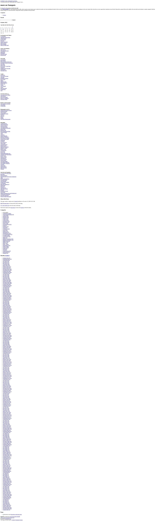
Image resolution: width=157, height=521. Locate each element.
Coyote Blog (2, 106)
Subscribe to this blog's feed (16, 514)
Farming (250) (6, 226)
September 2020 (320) (7, 285)
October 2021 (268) (7, 271)
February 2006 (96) (6, 478)
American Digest (3, 125)
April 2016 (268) (6, 344)
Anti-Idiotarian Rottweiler (5, 128)
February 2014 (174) (7, 372)
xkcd (1, 90)
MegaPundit (2, 185)
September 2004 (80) (7, 497)
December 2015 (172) (7, 348)
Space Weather (3, 44)
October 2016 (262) (7, 337)
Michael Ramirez (3, 82)
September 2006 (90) (7, 471)
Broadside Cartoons (4, 78)
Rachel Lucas (3, 155)
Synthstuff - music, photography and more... (9, 1)
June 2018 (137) (6, 315)
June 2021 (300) (6, 275)
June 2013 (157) (6, 381)
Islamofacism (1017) (7, 233)
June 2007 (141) (6, 461)
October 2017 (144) (7, 324)
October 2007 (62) (6, 456)
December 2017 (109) (7, 322)
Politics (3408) (6, 246)
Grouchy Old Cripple (4, 139)
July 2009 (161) (6, 433)
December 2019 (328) (7, 295)
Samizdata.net (3, 157)
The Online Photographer (5, 119)
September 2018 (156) (7, 312)
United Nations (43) (7, 251)
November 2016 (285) (7, 336)
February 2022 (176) (7, 266)
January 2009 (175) (6, 440)
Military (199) (5, 242)
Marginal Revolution (4, 146)
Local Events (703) (6, 236)
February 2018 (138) (7, 319)
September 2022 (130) (7, 259)
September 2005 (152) (7, 484)
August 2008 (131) (6, 445)
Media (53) (5, 237)
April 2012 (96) (6, 397)
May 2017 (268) (6, 329)
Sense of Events (3, 159)
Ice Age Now (3, 39)
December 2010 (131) (7, 414)
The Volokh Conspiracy (5, 163)
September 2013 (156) (7, 378)
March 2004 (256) (6, 504)
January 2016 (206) (6, 347)
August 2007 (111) (6, 459)
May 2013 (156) (6, 382)
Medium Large (3, 81)
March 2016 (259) (6, 345)
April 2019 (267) (6, 304)
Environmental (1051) (7, 224)
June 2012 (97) (6, 394)
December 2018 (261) (7, 308)
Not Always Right (4, 97)
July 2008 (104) (6, 446)
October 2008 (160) (7, 443)
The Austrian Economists (5, 103)
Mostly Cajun (3, 149)
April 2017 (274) (6, 330)
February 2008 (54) (6, 452)
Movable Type (8, 518)
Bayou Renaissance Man (5, 131)
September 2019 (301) (7, 298)
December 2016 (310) (7, 335)
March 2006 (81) (6, 477)
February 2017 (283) (7, 333)
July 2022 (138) (6, 261)
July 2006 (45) (6, 473)
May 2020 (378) (6, 290)
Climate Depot (3, 38)
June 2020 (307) (6, 288)
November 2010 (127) (7, 415)
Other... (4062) (6, 244)
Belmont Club (3, 130)
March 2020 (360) (6, 292)
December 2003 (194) (7, 507)
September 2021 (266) (7, 272)
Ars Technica (3, 59)
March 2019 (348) (6, 305)
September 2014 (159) (7, 365)
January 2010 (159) (6, 426)
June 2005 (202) (6, 487)
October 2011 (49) (6, 403)
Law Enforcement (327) (7, 234)
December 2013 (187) (7, 375)
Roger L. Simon (3, 156)
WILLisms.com (3, 167)
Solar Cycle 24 (3, 43)
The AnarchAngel (3, 127)
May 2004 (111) (6, 502)
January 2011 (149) (6, 413)
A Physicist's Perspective (5, 194)
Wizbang (2, 169)
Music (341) (5, 243)
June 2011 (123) (6, 408)
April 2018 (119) (6, 317)
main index (13, 207)
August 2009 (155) (6, 432)
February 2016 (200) (7, 346)
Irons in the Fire (3, 142)
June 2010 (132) (6, 421)
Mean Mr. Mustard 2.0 (4, 184)
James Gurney (3, 112)
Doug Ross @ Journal (4, 138)
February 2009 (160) (7, 439)
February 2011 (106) (7, 412)
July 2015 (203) (6, 354)
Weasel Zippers (3, 166)
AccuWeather (3, 36)
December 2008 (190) (7, 441)
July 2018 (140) (6, 314)
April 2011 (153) (6, 410)
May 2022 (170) (6, 263)
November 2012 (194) (7, 389)
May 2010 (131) (6, 422)
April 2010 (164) (6, 423)
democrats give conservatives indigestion (8, 176)
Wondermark (3, 89)
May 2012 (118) (6, 396)
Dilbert (1, 80)
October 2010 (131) (7, 417)
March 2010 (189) (6, 424)
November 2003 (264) (7, 508)
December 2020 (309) (7, 282)
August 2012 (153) (6, 392)
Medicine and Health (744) (8, 239)
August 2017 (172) (6, 326)
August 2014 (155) (6, 366)
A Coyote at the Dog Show (5, 173)
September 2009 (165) (7, 431)
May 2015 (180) (6, 356)
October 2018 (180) (7, 311)
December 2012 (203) (7, 388)
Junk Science (3, 49)
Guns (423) (5, 230)
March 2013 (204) (6, 385)
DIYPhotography (3, 111)
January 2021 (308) (6, 281)
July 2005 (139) (6, 486)
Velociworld (2, 165)
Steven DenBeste (3, 175)
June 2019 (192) (6, 302)
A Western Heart (3, 123)
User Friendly (3, 86)
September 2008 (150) (7, 444)
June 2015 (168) (6, 355)
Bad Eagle (2, 174)
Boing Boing (3, 60)
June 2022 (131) (6, 262)
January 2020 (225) (6, 294)
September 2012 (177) (7, 391)
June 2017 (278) (6, 328)
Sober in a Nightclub (4, 98)
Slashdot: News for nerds (5, 68)
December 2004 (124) (7, 494)
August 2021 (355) (6, 273)
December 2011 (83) (7, 401)
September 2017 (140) (7, 325)
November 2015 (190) (7, 349)
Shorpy (1, 117)
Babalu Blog (2, 129)
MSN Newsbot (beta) (4, 203)
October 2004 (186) (7, 496)
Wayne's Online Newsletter (5, 196)
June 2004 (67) (6, 500)
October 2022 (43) (6, 258)
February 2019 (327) (7, 306)
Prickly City (2, 83)
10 (3, 29)
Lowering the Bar (3, 144)
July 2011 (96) (6, 407)
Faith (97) (5, 225)
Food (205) (5, 227)
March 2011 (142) (6, 411)
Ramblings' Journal (4, 191)
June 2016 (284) (6, 341)
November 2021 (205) (7, 270)
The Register (2, 69)
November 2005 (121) (7, 482)
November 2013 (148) (7, 376)
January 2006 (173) (6, 480)
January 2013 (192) (6, 387)
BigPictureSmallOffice (4, 178)
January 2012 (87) (6, 400)
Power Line (2, 152)
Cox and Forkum (3, 180)
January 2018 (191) (6, 320)
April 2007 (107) (6, 463)
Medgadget (2, 53)
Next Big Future (3, 54)
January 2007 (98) (6, 466)
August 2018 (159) (6, 313)
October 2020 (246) (7, 284)
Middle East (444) (6, 241)
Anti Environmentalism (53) (8, 214)
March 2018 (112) (6, 318)
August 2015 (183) (6, 353)
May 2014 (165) (6, 369)
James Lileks (2, 143)
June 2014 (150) (6, 368)
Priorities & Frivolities (4, 182)
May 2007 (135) (6, 462)
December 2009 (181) (7, 428)
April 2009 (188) (6, 436)
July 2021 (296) (6, 274)
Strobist (1, 118)
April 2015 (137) (6, 357)
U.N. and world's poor (4, 205)
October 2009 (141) (7, 430)
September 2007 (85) (7, 457)
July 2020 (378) (6, 287)
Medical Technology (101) (8, 238)
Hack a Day (2, 65)
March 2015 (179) (6, 358)
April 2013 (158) (6, 383)
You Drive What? (3, 99)
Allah (1, 177)
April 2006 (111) (6, 476)
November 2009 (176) (7, 429)
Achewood (2, 75)
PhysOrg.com (3, 55)
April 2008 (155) (6, 450)
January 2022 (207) (6, 267)
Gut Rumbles (3, 183)
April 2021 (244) (6, 277)
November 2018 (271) (7, 309)
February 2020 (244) (7, 293)
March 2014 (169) (6, 371)
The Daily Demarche (4, 195)
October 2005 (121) (7, 483)
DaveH (3, 8)
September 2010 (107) (7, 418)
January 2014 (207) (6, 373)
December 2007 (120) (7, 454)
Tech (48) (5, 249)
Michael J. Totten (3, 148)
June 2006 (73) (6, 474)
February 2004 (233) (7, 505)
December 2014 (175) (7, 361)
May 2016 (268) (6, 343)
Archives (7, 255)
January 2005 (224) (6, 493)
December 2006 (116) (7, 467)
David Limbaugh (3, 135)
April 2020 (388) (6, 291)
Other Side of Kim (4, 188)
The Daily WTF (3, 70)
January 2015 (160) (6, 360)
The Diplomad (3, 181)
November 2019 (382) (7, 296)
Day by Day (2, 79)
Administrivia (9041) (7, 213)
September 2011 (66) (7, 404)
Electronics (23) (6, 222)
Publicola (2, 189)
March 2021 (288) (6, 279)
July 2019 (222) (6, 301)
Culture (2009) (6, 220)
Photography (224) (6, 245)
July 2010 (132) (6, 420)
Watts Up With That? (4, 45)
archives (22, 207)
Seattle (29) (5, 248)
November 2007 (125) (7, 455)
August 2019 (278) (6, 300)
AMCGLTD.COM (4, 124)
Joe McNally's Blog (4, 113)
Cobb (1, 133)
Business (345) (6, 216)
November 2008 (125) (7, 442)
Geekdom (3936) (6, 228)
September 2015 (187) (7, 351)
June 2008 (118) (6, 447)
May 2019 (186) (6, 303)
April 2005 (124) (6, 489)
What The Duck (3, 88)
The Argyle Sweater (4, 76)
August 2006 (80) (6, 472)
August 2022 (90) (6, 260)
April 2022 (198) (6, 264)
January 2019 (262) (6, 307)
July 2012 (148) (6, 393)
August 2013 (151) (6, 379)
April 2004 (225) (6, 503)
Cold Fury (2, 134)
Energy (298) (5, 223)
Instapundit (2, 140)
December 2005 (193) (7, 481)
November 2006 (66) (7, 468)
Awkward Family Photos (5, 95)
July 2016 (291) (6, 340)
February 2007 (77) (6, 465)
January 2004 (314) (6, 506)
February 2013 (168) (7, 386)
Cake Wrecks (3, 96)
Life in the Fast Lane (4, 50)
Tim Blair (2, 164)
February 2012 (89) (6, 399)
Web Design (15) (6, 252)
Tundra (1, 85)
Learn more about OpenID (15, 516)
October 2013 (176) (7, 377)
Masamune (2, 186)
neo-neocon (2, 151)
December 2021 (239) (7, 269)
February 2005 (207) (7, 492)
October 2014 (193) (7, 364)
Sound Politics (3, 160)
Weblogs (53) (5, 253)
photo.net (2, 116)
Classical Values (3, 132)
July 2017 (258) (6, 327)
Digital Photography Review (6, 110)
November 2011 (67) (7, 402)
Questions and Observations (5, 154)
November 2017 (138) (7, 323)
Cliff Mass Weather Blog (5, 37)
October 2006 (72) (6, 470)
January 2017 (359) (6, 334)
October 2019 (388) (7, 297)
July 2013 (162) (6, 380)
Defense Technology (4, 136)
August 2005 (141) (6, 485)
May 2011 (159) (6, 409)
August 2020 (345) (6, 286)
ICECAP (2, 40)
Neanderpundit (3, 150)
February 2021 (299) (7, 280)
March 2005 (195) (6, 491)
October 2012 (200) (7, 390)
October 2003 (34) (6, 509)
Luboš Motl (2, 51)
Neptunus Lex (3, 187)
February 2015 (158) (7, 359)
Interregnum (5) (6, 232)
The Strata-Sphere (3, 161)
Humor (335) (5, 231)
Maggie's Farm (3, 145)
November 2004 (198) (7, 495)
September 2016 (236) (7, 338)
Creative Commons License (17, 519)
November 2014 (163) (7, 362)
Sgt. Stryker (2, 192)
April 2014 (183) (6, 370)
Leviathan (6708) (6, 235)
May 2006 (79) (6, 475)
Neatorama (2, 67)
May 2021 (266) (6, 276)
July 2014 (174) (6, 367)
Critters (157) (5, 219)
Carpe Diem (2, 104)
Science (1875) (6, 247)
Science (4, 15)
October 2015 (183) (7, 350)
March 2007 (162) (6, 464)
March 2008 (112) (6, 451)
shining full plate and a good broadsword (8, 193)
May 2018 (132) (6, 316)
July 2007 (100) (6, 460)
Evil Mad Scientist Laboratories (6, 62)
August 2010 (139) (6, 419)
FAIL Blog (2, 64)
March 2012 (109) (6, 398)
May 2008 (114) (6, 449)
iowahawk (2, 141)
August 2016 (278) (6, 339)
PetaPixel (2, 114)
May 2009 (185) (6, 435)
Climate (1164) (6, 217)
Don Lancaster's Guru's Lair (5, 61)
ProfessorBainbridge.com (5, 153)
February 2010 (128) (7, 425)
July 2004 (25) (6, 499)
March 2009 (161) (6, 438)
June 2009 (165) (6, 434)
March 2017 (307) (6, 332)
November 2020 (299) (7, 283)
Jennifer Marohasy (4, 42)
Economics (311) (6, 221)
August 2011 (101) (6, 406)
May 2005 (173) (6, 488)
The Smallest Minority (4, 162)
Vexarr (1, 87)
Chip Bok (2, 77)
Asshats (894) (5, 215)
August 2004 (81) (6, 498)
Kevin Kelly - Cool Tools (5, 66)
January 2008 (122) (6, 453)
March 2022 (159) (6, 265)
